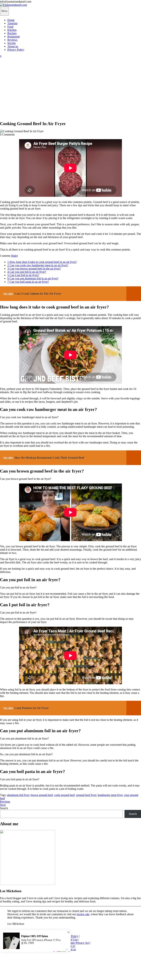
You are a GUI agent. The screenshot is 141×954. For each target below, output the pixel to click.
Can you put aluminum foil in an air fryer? (32, 278)
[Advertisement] (70, 92)
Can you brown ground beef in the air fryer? (34, 268)
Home (11, 20)
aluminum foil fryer (18, 795)
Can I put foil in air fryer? (23, 275)
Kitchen (12, 29)
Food (10, 26)
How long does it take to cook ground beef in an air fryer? (42, 262)
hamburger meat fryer (110, 795)
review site (83, 914)
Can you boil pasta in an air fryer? (28, 281)
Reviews (12, 39)
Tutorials (12, 23)
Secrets (11, 43)
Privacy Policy (15, 49)
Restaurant (13, 36)
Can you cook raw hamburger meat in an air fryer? (37, 265)
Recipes (12, 33)
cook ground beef (64, 795)
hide (14, 255)
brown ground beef (42, 795)
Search (4, 808)
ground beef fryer (86, 795)
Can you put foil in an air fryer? (26, 271)
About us (12, 46)
